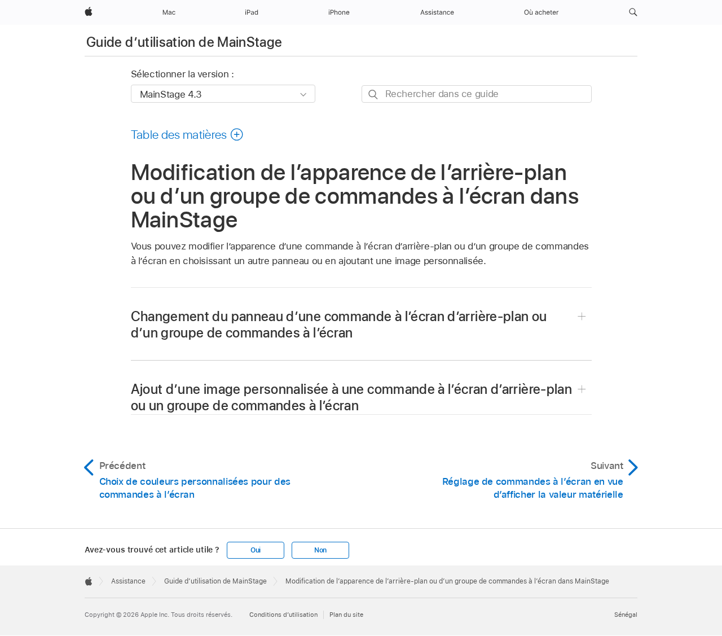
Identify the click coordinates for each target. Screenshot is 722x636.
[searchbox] (477, 94)
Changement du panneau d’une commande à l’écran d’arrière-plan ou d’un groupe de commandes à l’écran (339, 324)
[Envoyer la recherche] (374, 94)
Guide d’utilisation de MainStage (184, 42)
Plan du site (346, 615)
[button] (633, 12)
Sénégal (625, 615)
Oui (255, 550)
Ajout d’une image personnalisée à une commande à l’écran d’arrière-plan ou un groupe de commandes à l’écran (352, 397)
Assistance (128, 581)
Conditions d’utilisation (283, 615)
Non (320, 550)
